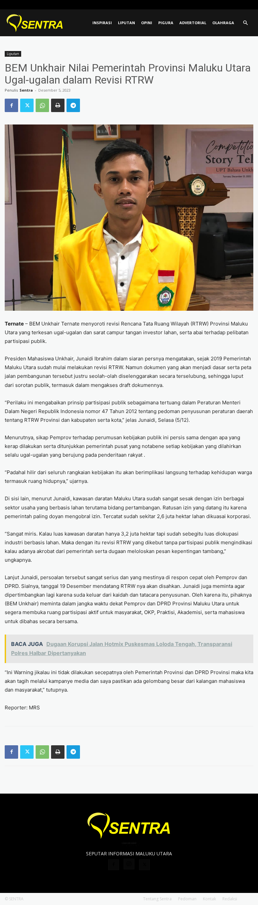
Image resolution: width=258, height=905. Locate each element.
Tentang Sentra (157, 899)
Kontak (209, 899)
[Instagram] (237, 4)
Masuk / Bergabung (198, 4)
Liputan (126, 22)
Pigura (165, 22)
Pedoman (187, 899)
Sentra (26, 90)
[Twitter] (248, 4)
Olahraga (223, 22)
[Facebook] (226, 4)
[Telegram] (73, 105)
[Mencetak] (57, 105)
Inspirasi (102, 22)
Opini (146, 22)
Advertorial (192, 22)
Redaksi (229, 899)
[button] (245, 23)
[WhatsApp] (42, 105)
